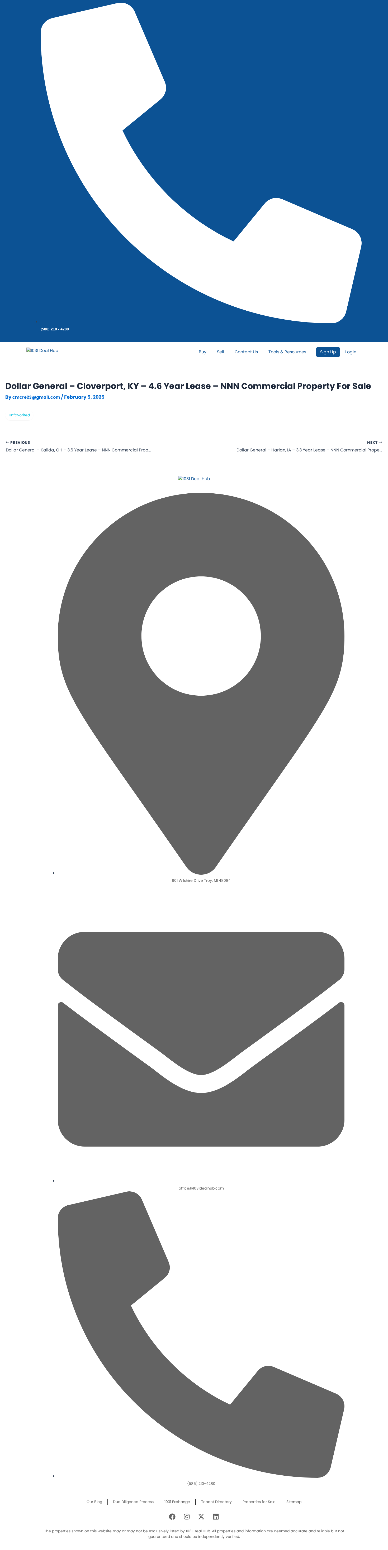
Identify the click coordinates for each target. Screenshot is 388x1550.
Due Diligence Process (133, 1501)
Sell (220, 352)
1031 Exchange (177, 1501)
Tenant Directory (216, 1501)
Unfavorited (19, 415)
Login (350, 352)
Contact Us (246, 352)
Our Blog (94, 1501)
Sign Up (328, 352)
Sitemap (293, 1501)
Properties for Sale (259, 1501)
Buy (202, 352)
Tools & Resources (287, 352)
